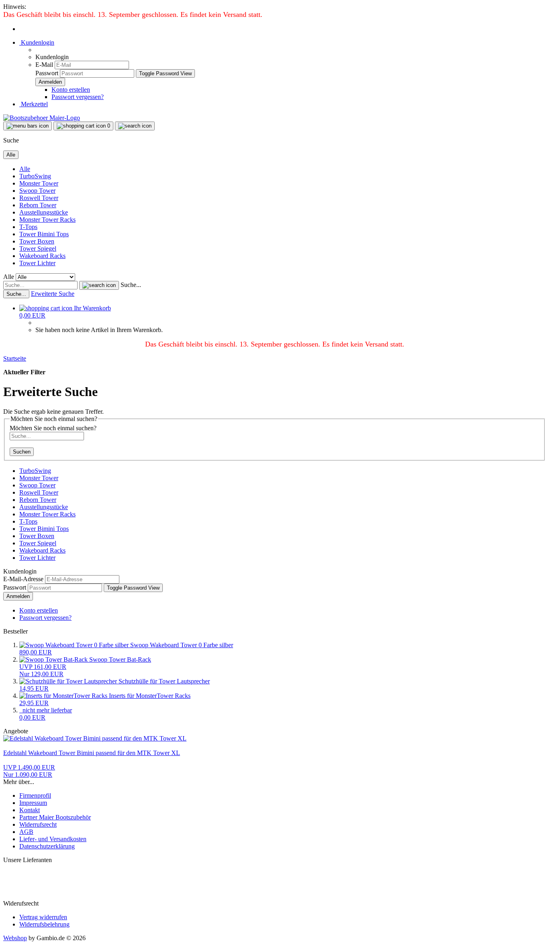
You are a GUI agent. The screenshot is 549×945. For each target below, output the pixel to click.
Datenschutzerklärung (47, 846)
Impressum (33, 802)
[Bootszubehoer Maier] (41, 117)
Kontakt (29, 810)
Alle (24, 168)
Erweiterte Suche (52, 293)
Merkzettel (33, 104)
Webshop (15, 938)
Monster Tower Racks (47, 219)
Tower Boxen (36, 241)
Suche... (131, 284)
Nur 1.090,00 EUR (29, 771)
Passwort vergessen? (77, 96)
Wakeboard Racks (42, 255)
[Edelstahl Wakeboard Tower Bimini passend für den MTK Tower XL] (94, 738)
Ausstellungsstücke (43, 212)
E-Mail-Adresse (23, 579)
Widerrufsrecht (38, 824)
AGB (26, 831)
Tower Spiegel (37, 248)
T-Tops (28, 226)
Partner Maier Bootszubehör (55, 817)
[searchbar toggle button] (135, 126)
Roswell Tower (38, 197)
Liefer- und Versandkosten (52, 839)
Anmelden (18, 596)
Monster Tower (38, 183)
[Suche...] (99, 285)
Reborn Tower (37, 205)
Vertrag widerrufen (43, 917)
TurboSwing (35, 176)
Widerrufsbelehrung (44, 924)
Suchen (22, 452)
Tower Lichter (37, 263)
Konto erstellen (70, 89)
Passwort (46, 73)
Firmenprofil (35, 795)
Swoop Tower (37, 190)
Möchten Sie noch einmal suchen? (53, 428)
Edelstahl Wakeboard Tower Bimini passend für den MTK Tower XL (91, 752)
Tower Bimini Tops (44, 234)
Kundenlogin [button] (36, 42)
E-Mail (44, 64)
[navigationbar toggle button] (27, 126)
